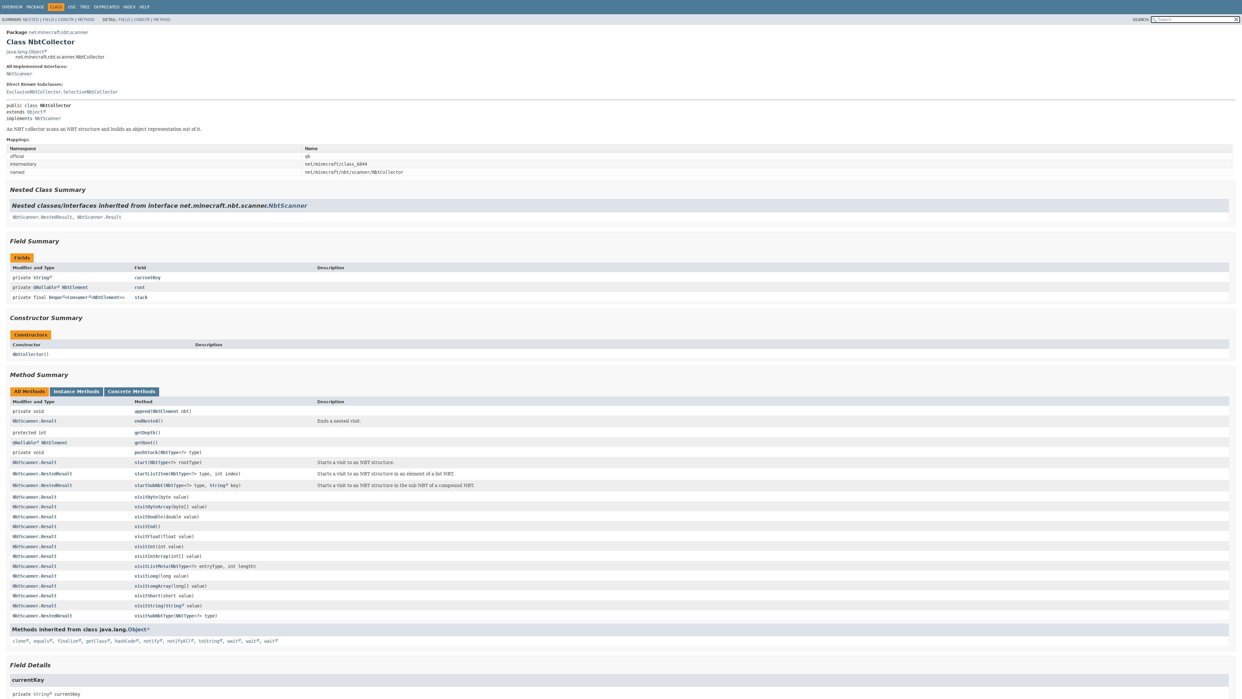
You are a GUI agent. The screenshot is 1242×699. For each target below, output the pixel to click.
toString (209, 641)
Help (144, 7)
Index (129, 7)
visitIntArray (151, 556)
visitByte (146, 497)
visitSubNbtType (154, 615)
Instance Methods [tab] (76, 391)
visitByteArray (153, 506)
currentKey (147, 277)
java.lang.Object (25, 51)
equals (41, 641)
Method (86, 19)
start (141, 462)
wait (232, 641)
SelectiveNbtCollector (90, 91)
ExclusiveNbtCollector (33, 91)
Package (35, 7)
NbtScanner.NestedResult (42, 217)
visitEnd (145, 526)
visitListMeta (151, 566)
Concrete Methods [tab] (131, 391)
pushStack (146, 452)
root (140, 287)
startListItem (151, 473)
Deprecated (106, 7)
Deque (55, 297)
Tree (85, 7)
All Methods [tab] (29, 391)
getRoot (144, 442)
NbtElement (75, 287)
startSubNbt (149, 485)
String (41, 277)
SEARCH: (1141, 19)
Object (35, 112)
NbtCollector (28, 354)
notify (151, 641)
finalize (67, 641)
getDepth (145, 432)
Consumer (77, 297)
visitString (149, 605)
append (142, 411)
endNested (146, 421)
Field (48, 19)
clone (19, 641)
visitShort (147, 595)
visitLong (146, 576)
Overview (12, 7)
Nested (31, 19)
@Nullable (45, 287)
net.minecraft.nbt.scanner (58, 32)
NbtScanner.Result (99, 217)
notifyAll (179, 641)
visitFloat (147, 536)
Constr (66, 19)
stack (141, 297)
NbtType (169, 452)
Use (72, 7)
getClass (96, 641)
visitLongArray (153, 586)
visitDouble (149, 516)
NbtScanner (19, 73)
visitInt (145, 546)
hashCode (125, 641)
